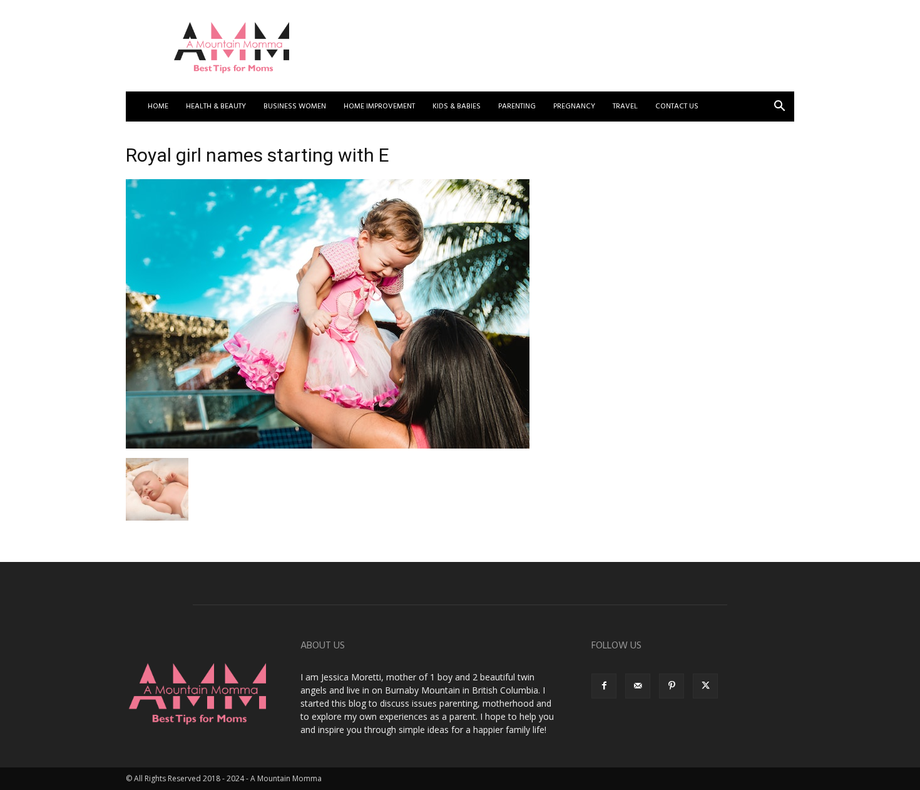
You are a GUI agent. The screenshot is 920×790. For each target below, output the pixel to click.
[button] (779, 107)
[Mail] (637, 686)
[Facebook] (603, 686)
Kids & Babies (456, 106)
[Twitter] (705, 686)
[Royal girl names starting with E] (327, 445)
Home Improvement (379, 106)
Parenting (517, 106)
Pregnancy (574, 106)
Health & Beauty (216, 106)
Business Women (294, 106)
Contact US (676, 106)
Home (158, 106)
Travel (625, 106)
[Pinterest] (671, 686)
